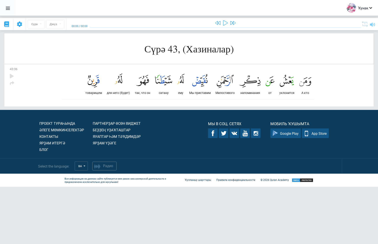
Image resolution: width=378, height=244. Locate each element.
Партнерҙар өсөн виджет (117, 123)
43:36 (14, 69)
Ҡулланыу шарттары (198, 180)
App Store (319, 133)
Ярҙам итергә (52, 143)
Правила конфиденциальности (235, 180)
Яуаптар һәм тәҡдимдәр (117, 136)
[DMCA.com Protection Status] (302, 180)
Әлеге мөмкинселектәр (61, 130)
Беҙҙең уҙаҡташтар (111, 130)
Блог (43, 149)
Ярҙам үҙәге (104, 143)
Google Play (289, 133)
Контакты (48, 136)
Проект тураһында (57, 123)
